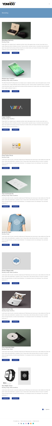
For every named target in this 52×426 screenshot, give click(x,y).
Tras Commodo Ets (8, 194)
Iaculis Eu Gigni (6, 232)
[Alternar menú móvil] (49, 4)
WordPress (15, 80)
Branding (4, 42)
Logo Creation (6, 117)
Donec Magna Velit (7, 270)
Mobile (11, 80)
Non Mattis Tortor (7, 386)
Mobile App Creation (8, 78)
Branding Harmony (7, 40)
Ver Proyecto (15, 52)
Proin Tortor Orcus (7, 155)
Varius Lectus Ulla (7, 309)
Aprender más (5, 52)
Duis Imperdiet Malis (8, 347)
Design (7, 42)
